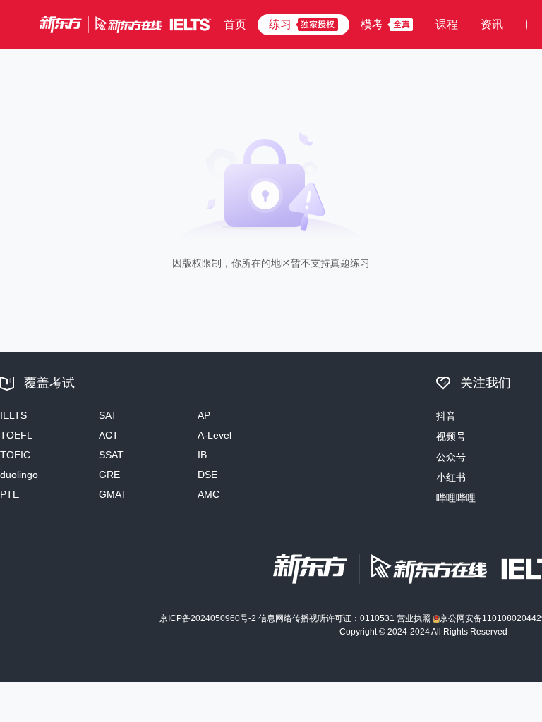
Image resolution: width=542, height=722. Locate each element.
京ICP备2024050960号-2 (207, 618)
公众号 (451, 457)
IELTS (13, 415)
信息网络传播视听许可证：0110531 (326, 618)
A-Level (214, 435)
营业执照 (413, 618)
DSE (207, 474)
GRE (109, 474)
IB (202, 454)
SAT (108, 415)
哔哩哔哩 (456, 497)
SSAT (111, 454)
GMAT (113, 494)
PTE (9, 494)
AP (204, 415)
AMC (208, 494)
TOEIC (15, 454)
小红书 (451, 477)
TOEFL (16, 435)
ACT (109, 435)
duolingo (19, 474)
